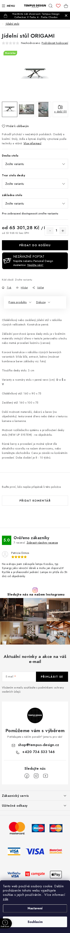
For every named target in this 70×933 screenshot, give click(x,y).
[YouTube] (45, 776)
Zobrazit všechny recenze (42, 543)
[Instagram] (36, 776)
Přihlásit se (52, 677)
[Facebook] (26, 776)
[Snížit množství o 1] (49, 230)
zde (5, 899)
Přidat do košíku (35, 245)
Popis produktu (18, 302)
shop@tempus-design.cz (38, 744)
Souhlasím (35, 922)
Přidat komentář (35, 501)
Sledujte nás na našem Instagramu (36, 594)
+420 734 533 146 (38, 751)
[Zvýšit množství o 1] (62, 230)
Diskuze (41, 302)
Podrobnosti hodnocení (55, 43)
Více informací (32, 143)
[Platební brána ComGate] (35, 874)
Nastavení (35, 908)
